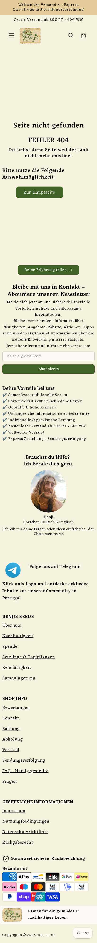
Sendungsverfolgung (23, 760)
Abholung (12, 739)
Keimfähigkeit (16, 667)
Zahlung (11, 729)
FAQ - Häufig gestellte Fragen (25, 776)
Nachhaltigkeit (17, 636)
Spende (9, 646)
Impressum (13, 811)
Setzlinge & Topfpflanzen (28, 657)
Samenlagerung (18, 678)
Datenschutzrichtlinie (25, 832)
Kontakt (10, 718)
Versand (10, 750)
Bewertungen (16, 707)
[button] (11, 36)
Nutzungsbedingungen (25, 821)
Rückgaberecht (17, 842)
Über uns (11, 625)
